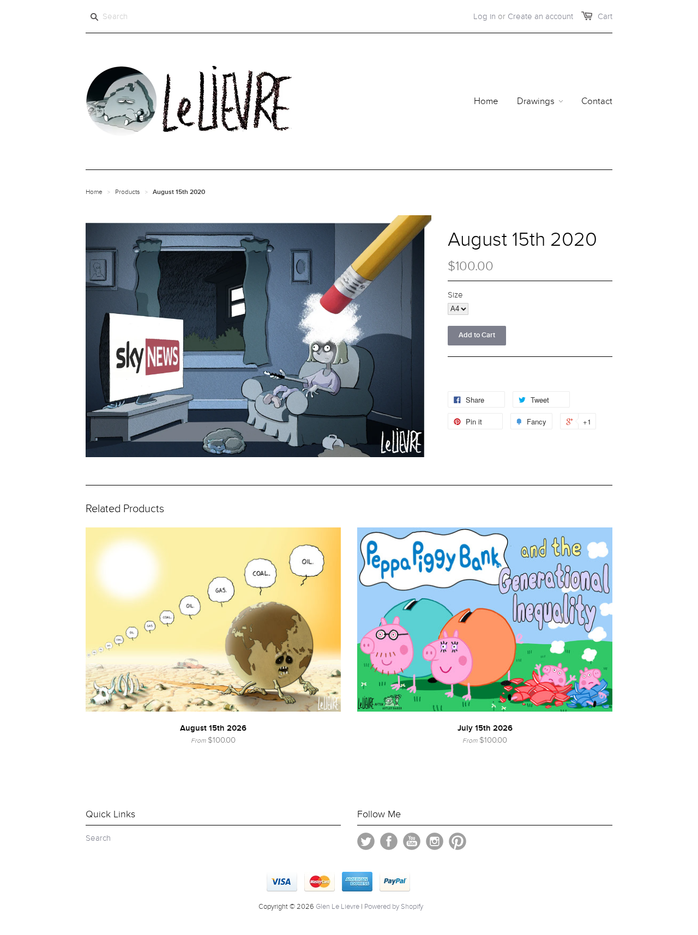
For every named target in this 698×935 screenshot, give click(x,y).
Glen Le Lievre (337, 906)
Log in (484, 16)
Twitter (366, 841)
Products (127, 192)
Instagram (434, 841)
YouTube (411, 841)
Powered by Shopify (393, 906)
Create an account (540, 16)
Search (98, 838)
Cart (605, 16)
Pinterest (457, 841)
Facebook (389, 841)
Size (455, 295)
